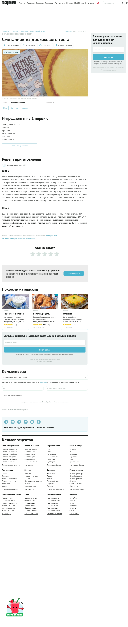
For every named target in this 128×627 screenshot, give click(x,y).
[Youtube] (32, 422)
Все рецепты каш (31, 514)
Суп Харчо (51, 462)
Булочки (50, 476)
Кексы (49, 478)
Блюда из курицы (9, 481)
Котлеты (73, 449)
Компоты (73, 508)
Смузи (72, 510)
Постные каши (52, 508)
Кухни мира (6, 514)
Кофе (72, 503)
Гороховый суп (52, 457)
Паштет (27, 483)
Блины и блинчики (9, 478)
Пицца (4, 473)
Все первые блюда (54, 465)
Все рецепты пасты (77, 489)
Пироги (50, 486)
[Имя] (23, 388)
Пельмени (73, 454)
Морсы (72, 500)
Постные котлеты (53, 510)
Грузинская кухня (9, 500)
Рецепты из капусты (9, 449)
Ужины (4, 486)
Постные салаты (53, 498)
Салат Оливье (29, 452)
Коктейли (73, 498)
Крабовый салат (30, 462)
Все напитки (74, 514)
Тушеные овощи (76, 462)
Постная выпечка (53, 505)
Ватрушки (51, 473)
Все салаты (28, 465)
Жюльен (27, 473)
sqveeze (69, 31)
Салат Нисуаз (29, 457)
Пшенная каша (30, 508)
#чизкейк (21, 238)
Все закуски (29, 489)
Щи (48, 449)
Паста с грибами (76, 478)
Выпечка (14, 108)
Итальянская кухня (9, 503)
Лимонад (73, 505)
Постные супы (52, 503)
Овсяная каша (29, 500)
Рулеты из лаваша (31, 476)
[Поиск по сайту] (114, 3)
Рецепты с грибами (9, 454)
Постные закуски (53, 500)
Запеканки (6, 483)
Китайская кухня (8, 505)
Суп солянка (51, 459)
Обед (5, 108)
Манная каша (29, 505)
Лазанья (73, 481)
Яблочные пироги (9, 457)
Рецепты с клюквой (9, 459)
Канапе (27, 478)
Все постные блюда (54, 514)
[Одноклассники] (19, 422)
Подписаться (44, 350)
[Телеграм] (6, 422)
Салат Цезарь (29, 454)
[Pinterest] (26, 422)
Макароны (74, 486)
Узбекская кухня (8, 508)
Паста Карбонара (76, 473)
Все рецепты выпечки (55, 489)
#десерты (14, 238)
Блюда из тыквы (8, 462)
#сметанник (30, 238)
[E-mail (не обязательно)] (67, 388)
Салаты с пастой (76, 483)
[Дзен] (39, 422)
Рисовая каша (29, 503)
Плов (71, 452)
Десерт (25, 108)
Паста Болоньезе (76, 476)
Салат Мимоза (30, 459)
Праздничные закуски (33, 481)
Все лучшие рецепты (10, 489)
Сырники (5, 476)
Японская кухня (8, 510)
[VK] (13, 422)
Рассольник (51, 454)
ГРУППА (6, 310)
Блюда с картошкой (9, 452)
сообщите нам (51, 236)
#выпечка (6, 238)
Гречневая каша (30, 498)
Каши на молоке (30, 510)
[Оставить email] (45, 342)
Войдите (43, 382)
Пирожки (50, 483)
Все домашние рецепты (11, 465)
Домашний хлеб (53, 481)
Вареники (73, 457)
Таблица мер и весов (20, 146)
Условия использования (44, 361)
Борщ (49, 452)
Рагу (71, 459)
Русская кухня (7, 498)
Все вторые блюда (77, 465)
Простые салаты (30, 449)
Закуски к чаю (30, 486)
